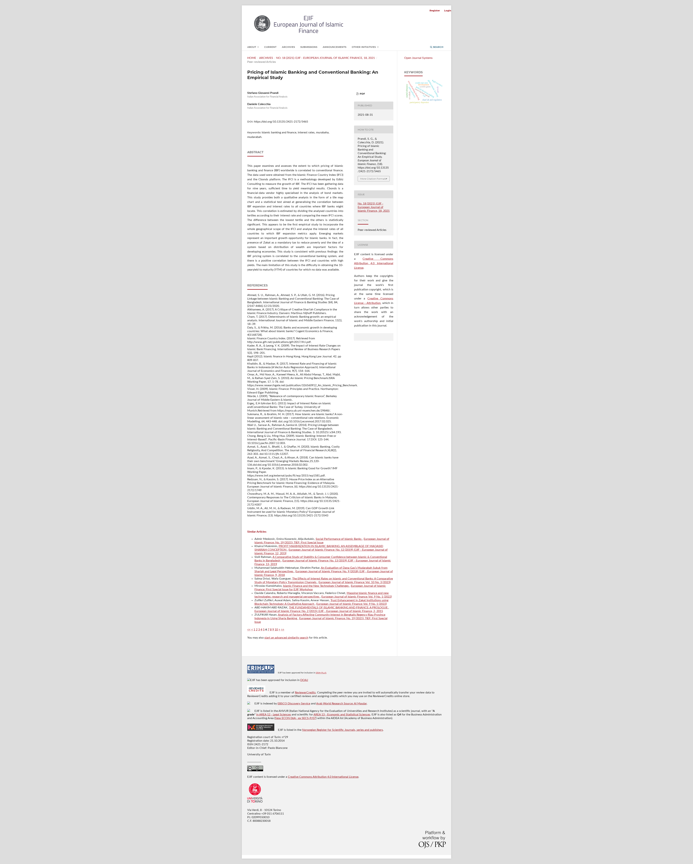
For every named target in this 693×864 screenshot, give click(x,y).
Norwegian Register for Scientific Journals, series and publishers (342, 729)
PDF (362, 93)
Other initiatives (364, 46)
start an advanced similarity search (286, 637)
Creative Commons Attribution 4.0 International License (373, 263)
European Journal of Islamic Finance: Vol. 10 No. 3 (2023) (355, 582)
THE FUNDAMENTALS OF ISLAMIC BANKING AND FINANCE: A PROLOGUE (338, 607)
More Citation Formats (373, 178)
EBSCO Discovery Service (294, 703)
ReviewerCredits (305, 692)
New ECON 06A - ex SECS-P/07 (295, 718)
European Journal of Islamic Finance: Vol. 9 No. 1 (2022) (356, 596)
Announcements (334, 46)
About (252, 46)
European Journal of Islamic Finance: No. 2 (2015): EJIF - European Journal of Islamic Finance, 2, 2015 (318, 611)
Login (447, 10)
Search (437, 46)
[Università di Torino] (255, 803)
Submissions (308, 46)
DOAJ (304, 680)
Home (251, 57)
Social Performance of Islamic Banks (339, 538)
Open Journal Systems (418, 57)
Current (270, 46)
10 (276, 629)
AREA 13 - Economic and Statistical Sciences (341, 714)
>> (282, 629)
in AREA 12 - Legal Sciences (273, 714)
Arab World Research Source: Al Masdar (341, 703)
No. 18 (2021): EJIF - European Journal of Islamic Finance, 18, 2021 (325, 57)
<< (248, 629)
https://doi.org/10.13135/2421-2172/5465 (281, 121)
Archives (288, 46)
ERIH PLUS (321, 673)
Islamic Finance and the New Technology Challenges (316, 585)
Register (435, 10)
